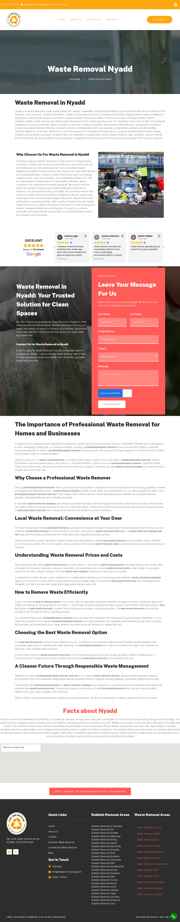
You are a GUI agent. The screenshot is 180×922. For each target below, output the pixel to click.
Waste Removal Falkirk (148, 833)
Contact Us (94, 19)
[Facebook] (175, 4)
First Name (104, 314)
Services (111, 19)
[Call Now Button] (173, 916)
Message (103, 366)
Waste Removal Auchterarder (152, 864)
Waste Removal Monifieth (150, 888)
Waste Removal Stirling (148, 845)
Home (62, 19)
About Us (76, 19)
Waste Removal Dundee (149, 894)
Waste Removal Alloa (148, 839)
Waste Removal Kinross (149, 858)
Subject (102, 348)
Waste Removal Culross (149, 827)
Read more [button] (62, 259)
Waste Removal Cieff (147, 870)
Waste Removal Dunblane (150, 852)
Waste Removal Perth (148, 876)
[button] (163, 247)
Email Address (106, 331)
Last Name (136, 314)
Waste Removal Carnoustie (150, 882)
